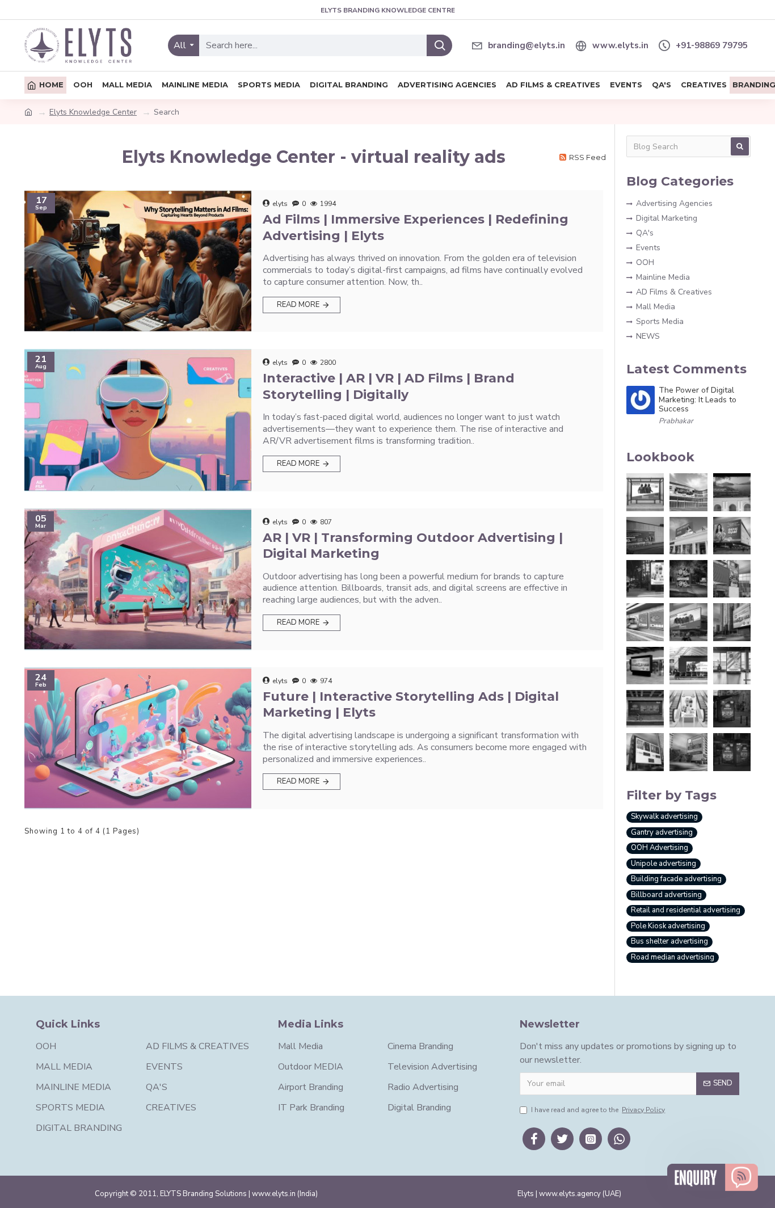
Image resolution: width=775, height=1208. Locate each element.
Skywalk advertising (664, 816)
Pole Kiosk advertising (668, 926)
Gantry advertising (662, 832)
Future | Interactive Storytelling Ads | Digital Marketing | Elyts (411, 705)
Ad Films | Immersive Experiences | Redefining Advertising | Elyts (415, 227)
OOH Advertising (659, 848)
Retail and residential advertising (685, 910)
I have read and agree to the (598, 1109)
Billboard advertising (666, 895)
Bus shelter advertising (669, 941)
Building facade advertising (676, 879)
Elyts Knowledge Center (93, 112)
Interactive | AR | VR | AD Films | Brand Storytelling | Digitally (389, 386)
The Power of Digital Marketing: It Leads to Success (697, 400)
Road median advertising (672, 957)
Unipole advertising (663, 863)
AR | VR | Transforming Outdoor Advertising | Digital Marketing (413, 546)
